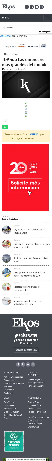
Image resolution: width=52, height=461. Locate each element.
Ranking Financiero (36, 386)
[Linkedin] (32, 7)
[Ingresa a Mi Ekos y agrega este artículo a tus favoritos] (6, 121)
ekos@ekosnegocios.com (38, 417)
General (15, 54)
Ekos (6, 54)
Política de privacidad (37, 412)
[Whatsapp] (5, 127)
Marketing (8, 393)
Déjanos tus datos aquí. (26, 350)
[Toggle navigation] (47, 17)
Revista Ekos (33, 402)
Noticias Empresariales (13, 377)
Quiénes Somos (34, 408)
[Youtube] (37, 7)
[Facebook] (27, 7)
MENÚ (5, 18)
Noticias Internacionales (14, 383)
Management (9, 380)
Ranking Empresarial (36, 382)
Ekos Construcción (11, 412)
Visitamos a (9, 390)
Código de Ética (34, 405)
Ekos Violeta (9, 402)
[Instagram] (42, 7)
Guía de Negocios (35, 379)
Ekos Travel (9, 405)
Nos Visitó (8, 386)
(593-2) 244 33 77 (35, 420)
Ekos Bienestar (10, 408)
